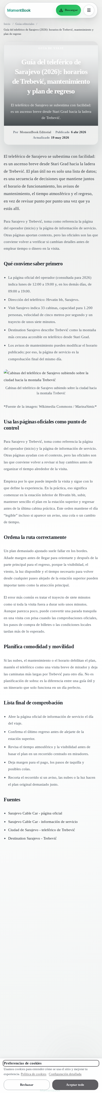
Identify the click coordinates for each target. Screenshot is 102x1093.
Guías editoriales (24, 23)
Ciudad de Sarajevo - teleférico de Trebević (41, 830)
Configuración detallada (65, 1074)
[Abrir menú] (88, 10)
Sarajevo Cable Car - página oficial (35, 813)
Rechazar (26, 1085)
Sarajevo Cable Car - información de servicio (43, 821)
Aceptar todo (75, 1085)
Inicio (7, 23)
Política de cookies (33, 1074)
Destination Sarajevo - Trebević (32, 838)
